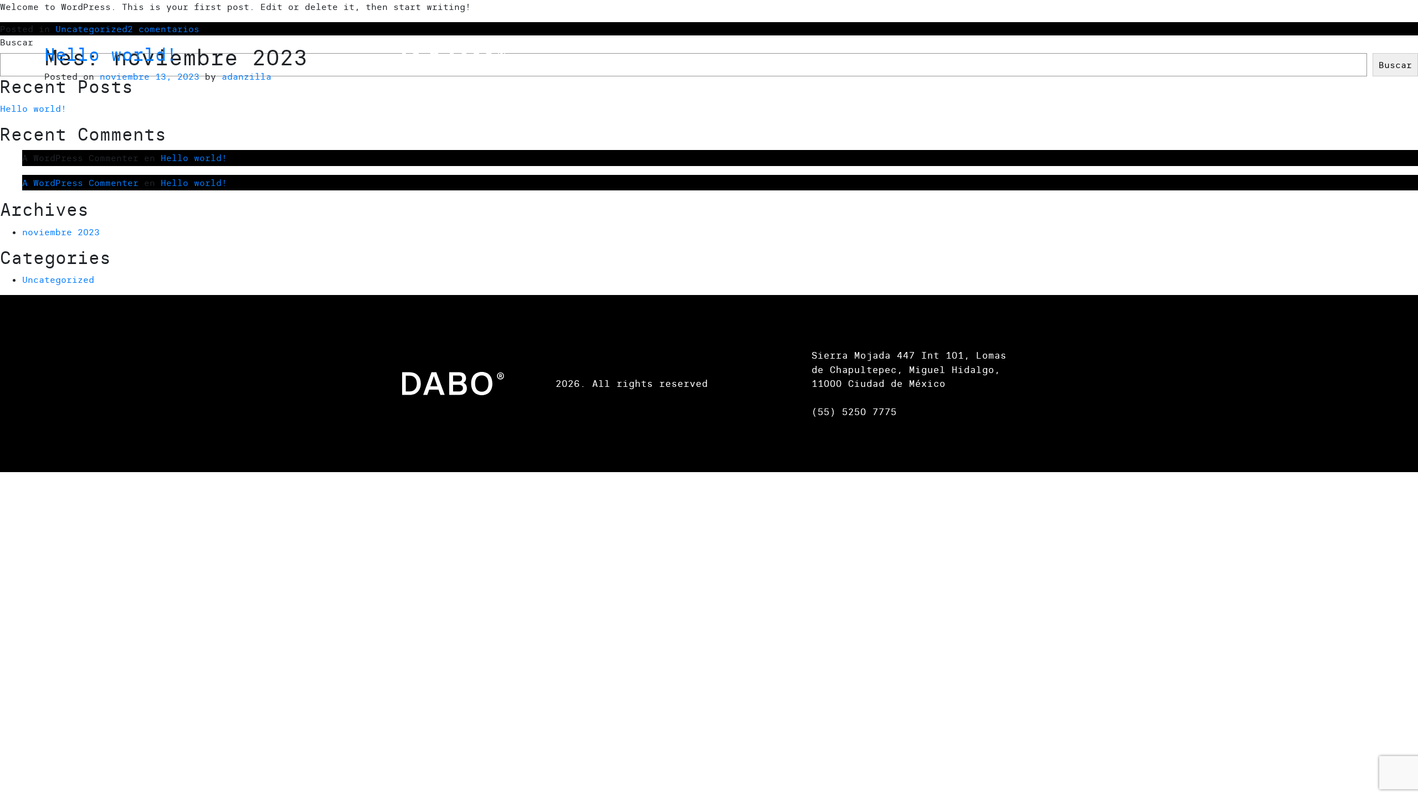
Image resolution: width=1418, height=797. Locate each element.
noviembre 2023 (61, 231)
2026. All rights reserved (632, 383)
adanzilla (246, 76)
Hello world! (110, 54)
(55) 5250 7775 (854, 411)
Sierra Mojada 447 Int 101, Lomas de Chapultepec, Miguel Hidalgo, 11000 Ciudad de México (908, 369)
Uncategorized (58, 279)
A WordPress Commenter (80, 182)
